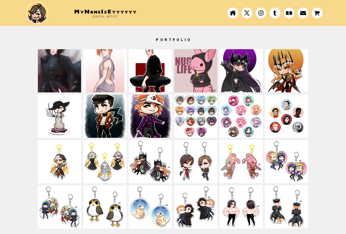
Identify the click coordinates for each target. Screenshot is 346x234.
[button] (232, 13)
